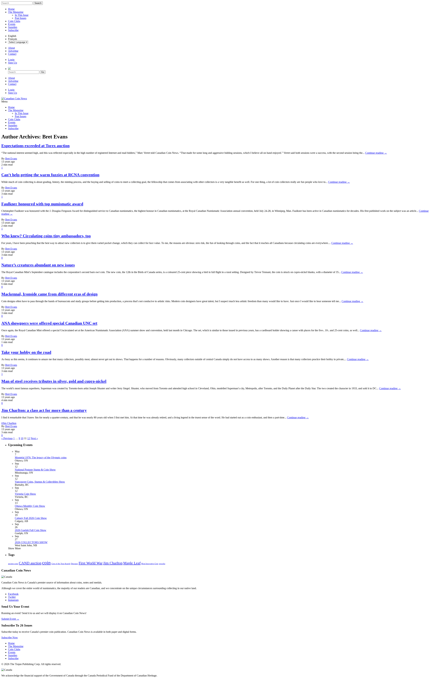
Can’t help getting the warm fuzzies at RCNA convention (50, 175)
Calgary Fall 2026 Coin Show (31, 518)
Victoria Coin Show (25, 493)
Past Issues (20, 18)
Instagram (13, 600)
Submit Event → (10, 618)
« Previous (7, 438)
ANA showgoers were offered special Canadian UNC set (49, 323)
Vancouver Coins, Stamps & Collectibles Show (40, 481)
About (11, 47)
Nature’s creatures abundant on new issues (38, 265)
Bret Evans (11, 158)
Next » (34, 438)
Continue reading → (376, 152)
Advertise (13, 50)
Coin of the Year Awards (60, 564)
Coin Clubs (14, 21)
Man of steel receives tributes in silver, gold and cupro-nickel (53, 381)
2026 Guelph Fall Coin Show (30, 530)
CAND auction (30, 563)
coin (46, 562)
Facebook (13, 594)
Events (11, 24)
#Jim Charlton (8, 423)
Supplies (12, 27)
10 (22, 438)
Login (11, 59)
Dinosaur (74, 564)
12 (28, 438)
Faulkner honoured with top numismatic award (42, 204)
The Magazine (15, 12)
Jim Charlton (113, 563)
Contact (12, 53)
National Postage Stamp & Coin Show (35, 469)
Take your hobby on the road (26, 352)
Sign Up (12, 62)
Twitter (12, 597)
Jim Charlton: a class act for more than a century (44, 410)
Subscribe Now (9, 637)
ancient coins (13, 564)
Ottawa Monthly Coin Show (30, 506)
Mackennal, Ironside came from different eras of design (49, 294)
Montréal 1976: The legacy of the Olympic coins (41, 457)
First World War (91, 563)
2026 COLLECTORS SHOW (31, 542)
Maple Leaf (132, 563)
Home (11, 9)
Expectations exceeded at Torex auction (35, 146)
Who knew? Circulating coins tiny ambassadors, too (46, 236)
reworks (162, 564)
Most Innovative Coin (149, 564)
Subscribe (13, 30)
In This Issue (21, 15)
